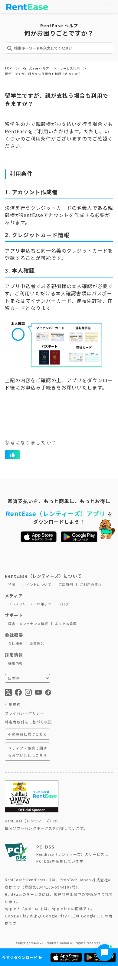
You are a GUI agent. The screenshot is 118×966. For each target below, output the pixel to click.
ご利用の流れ (91, 584)
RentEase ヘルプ (36, 68)
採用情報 (15, 663)
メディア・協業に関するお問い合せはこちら (27, 751)
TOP (8, 68)
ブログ (63, 603)
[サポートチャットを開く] (104, 952)
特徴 (11, 584)
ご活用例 (65, 584)
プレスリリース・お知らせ (29, 603)
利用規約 (13, 704)
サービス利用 (70, 68)
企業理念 (37, 643)
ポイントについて (36, 584)
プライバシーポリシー (24, 713)
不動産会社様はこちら (27, 733)
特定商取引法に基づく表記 (28, 721)
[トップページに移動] (27, 7)
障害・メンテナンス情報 (28, 623)
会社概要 (15, 643)
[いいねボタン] (12, 454)
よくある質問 (66, 623)
